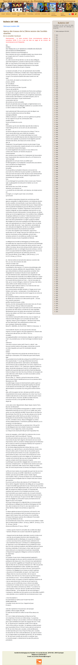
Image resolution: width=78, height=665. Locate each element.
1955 (57, 152)
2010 (57, 51)
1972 (57, 118)
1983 (57, 96)
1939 (57, 182)
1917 (57, 226)
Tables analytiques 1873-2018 (62, 31)
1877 (57, 305)
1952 (57, 158)
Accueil (3, 14)
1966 (57, 130)
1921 (57, 218)
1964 (57, 134)
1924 (57, 212)
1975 (57, 112)
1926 (57, 208)
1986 (57, 90)
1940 (57, 180)
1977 (57, 108)
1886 (57, 287)
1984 (57, 94)
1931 (57, 198)
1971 (57, 120)
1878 (57, 303)
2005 (57, 57)
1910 (57, 240)
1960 (57, 142)
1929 (57, 202)
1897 (57, 266)
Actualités (14, 14)
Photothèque (30, 14)
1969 (57, 124)
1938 (57, 184)
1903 (57, 254)
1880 (57, 299)
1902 (57, 256)
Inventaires (44, 14)
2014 (57, 43)
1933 (57, 194)
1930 (57, 200)
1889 (57, 281)
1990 (57, 83)
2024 (57, 35)
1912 (57, 236)
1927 (57, 206)
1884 (57, 291)
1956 (57, 150)
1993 (57, 79)
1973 (57, 116)
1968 (57, 126)
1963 (57, 136)
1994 (57, 77)
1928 (57, 204)
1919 (57, 222)
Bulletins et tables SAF (21, 14)
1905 (57, 250)
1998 (57, 69)
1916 (57, 228)
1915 (57, 230)
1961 (57, 140)
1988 (57, 87)
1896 (57, 268)
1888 (57, 283)
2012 (57, 47)
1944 (57, 172)
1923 (57, 214)
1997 (57, 71)
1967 (57, 128)
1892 (57, 275)
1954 (57, 154)
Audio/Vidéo (37, 14)
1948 (57, 166)
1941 (57, 178)
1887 (57, 285)
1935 (57, 190)
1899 (57, 262)
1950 (57, 162)
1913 (57, 234)
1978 (57, 106)
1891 (57, 277)
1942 (57, 176)
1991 (57, 81)
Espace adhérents (63, 14)
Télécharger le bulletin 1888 (11, 26)
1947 (57, 168)
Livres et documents (54, 14)
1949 (57, 164)
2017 (57, 37)
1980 (57, 102)
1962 (57, 138)
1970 (57, 122)
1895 (57, 269)
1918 (57, 224)
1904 (57, 252)
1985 (57, 92)
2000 (57, 65)
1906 (57, 248)
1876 (57, 307)
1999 (57, 67)
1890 (57, 279)
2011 (57, 49)
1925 (57, 210)
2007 (57, 55)
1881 (57, 297)
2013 (57, 45)
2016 (57, 39)
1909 (57, 242)
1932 (57, 196)
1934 (57, 192)
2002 (57, 61)
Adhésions (8, 14)
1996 (57, 73)
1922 (57, 216)
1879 (57, 301)
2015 (57, 41)
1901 (57, 258)
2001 (57, 63)
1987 (57, 89)
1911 (57, 238)
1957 (57, 148)
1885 (57, 289)
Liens (49, 14)
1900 (57, 260)
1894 (57, 271)
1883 (57, 293)
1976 (57, 110)
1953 (57, 156)
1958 (57, 146)
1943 (57, 174)
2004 (57, 59)
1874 (57, 311)
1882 (57, 295)
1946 (57, 170)
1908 (57, 244)
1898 (57, 264)
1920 (57, 220)
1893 (57, 273)
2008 (57, 53)
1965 (57, 132)
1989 (57, 85)
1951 (57, 160)
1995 (57, 75)
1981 (57, 100)
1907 (57, 246)
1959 (57, 144)
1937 (57, 186)
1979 (57, 104)
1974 (57, 114)
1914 (57, 232)
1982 (57, 98)
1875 (57, 309)
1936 (57, 188)
